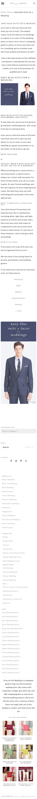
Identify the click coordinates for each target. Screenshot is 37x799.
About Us (6, 603)
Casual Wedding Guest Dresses (26, 738)
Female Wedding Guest (12, 557)
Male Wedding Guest (11, 561)
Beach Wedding (8, 479)
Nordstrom (18, 279)
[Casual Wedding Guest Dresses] (25, 728)
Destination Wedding (10, 503)
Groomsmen (8, 549)
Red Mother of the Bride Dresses (26, 784)
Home (3, 12)
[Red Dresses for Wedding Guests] (9, 774)
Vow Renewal (7, 527)
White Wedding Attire (11, 672)
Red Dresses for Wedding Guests (9, 784)
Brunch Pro (18, 796)
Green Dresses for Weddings (10, 762)
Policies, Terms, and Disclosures (15, 587)
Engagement (7, 511)
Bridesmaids (8, 541)
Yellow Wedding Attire (11, 648)
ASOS (18, 285)
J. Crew (19, 311)
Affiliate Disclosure (10, 591)
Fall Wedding (8, 568)
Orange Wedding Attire (11, 656)
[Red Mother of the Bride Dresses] (25, 774)
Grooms (6, 545)
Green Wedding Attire (10, 632)
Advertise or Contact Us (12, 599)
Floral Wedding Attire (10, 652)
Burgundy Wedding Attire (12, 628)
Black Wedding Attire (10, 624)
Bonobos (18, 304)
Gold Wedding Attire (10, 668)
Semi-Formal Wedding (11, 519)
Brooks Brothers (18, 298)
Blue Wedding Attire (10, 620)
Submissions (8, 595)
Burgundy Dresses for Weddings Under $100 (10, 739)
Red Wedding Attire (10, 616)
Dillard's (18, 292)
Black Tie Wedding (9, 483)
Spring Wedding (9, 580)
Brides (5, 537)
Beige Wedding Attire (10, 644)
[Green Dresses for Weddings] (9, 751)
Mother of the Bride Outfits (14, 553)
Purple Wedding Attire (11, 640)
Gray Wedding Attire (10, 664)
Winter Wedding (9, 576)
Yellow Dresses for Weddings (26, 762)
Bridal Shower (7, 491)
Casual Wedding (8, 495)
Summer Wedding (10, 572)
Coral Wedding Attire (10, 636)
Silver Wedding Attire (10, 660)
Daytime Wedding (9, 499)
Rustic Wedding (8, 523)
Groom (10, 12)
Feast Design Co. (30, 796)
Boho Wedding (8, 487)
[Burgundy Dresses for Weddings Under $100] (9, 728)
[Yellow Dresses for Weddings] (25, 751)
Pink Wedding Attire (10, 612)
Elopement (6, 507)
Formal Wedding (8, 515)
